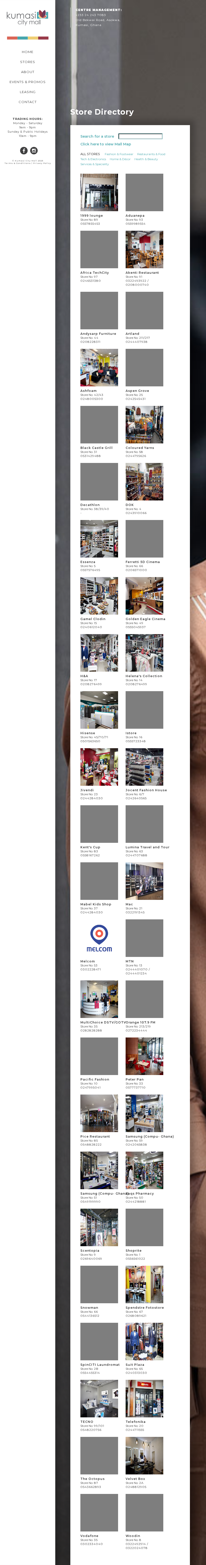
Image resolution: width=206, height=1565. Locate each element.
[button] (7, 36)
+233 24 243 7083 (91, 15)
